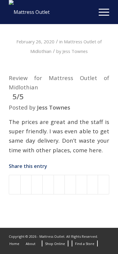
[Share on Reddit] (81, 184)
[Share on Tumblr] (70, 184)
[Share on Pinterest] (48, 184)
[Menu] (101, 12)
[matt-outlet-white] (49, 12)
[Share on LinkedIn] (59, 184)
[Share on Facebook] (14, 184)
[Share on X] (26, 184)
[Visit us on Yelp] (103, 184)
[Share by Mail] (92, 184)
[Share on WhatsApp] (36, 184)
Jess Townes (75, 51)
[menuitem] (101, 12)
